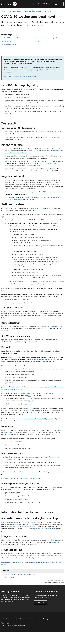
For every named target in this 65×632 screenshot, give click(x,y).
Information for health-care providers (47, 38)
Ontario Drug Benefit (27, 393)
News (37, 619)
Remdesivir (41, 208)
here (31, 401)
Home (4, 11)
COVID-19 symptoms (48, 89)
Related (38, 41)
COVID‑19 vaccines (8, 577)
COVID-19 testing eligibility (12, 38)
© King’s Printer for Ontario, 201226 (13, 625)
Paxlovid (32, 208)
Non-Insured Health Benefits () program (38, 419)
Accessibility (18, 619)
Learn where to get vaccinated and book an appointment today (21, 478)
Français (36, 4)
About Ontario (5, 619)
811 (49, 326)
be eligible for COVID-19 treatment (42, 529)
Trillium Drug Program (29, 410)
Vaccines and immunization (33, 11)
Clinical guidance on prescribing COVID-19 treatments (18, 522)
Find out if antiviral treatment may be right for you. (20, 76)
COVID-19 (48, 11)
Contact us (41, 603)
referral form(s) (53, 457)
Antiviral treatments (10, 44)
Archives (29, 619)
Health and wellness (15, 11)
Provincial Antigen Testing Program (24, 526)
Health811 (58, 326)
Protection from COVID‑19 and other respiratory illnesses (19, 574)
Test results (7, 41)
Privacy (45, 619)
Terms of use (5, 623)
